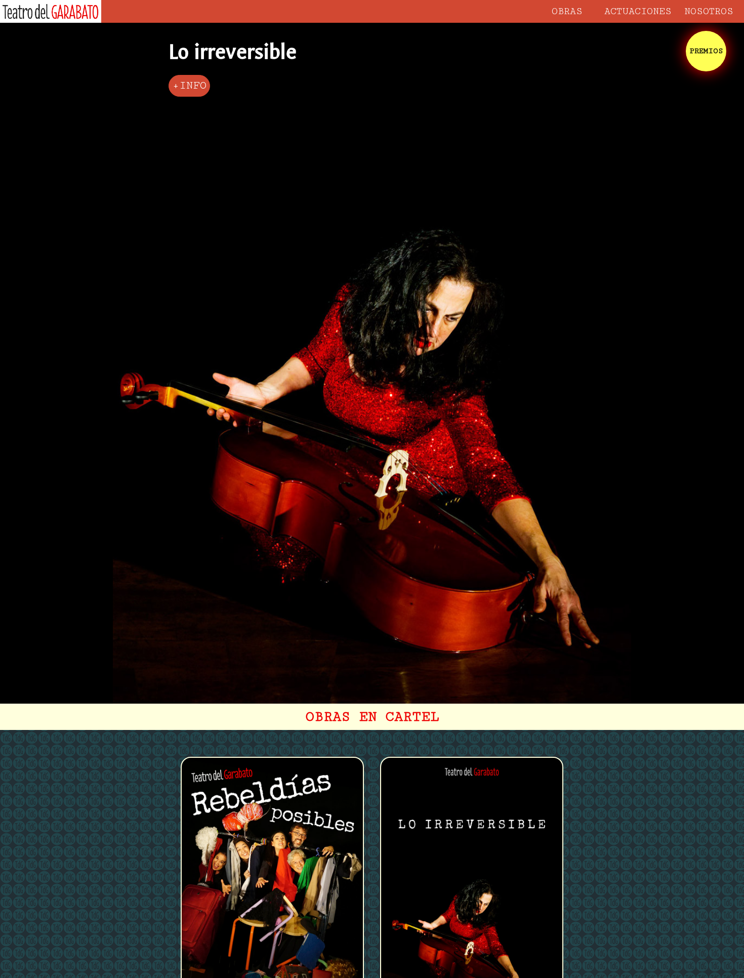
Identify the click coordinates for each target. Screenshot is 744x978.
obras (567, 11)
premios (706, 51)
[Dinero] (189, 86)
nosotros (708, 11)
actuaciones (638, 11)
